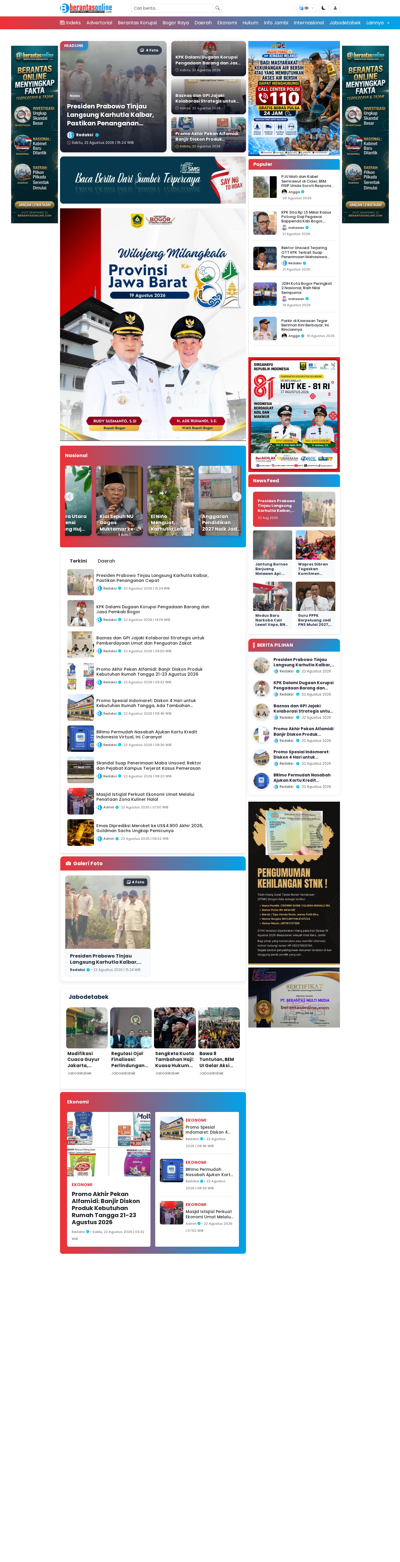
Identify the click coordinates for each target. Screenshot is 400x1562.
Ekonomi (227, 22)
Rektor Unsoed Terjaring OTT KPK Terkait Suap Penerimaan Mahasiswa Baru (304, 254)
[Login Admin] (335, 8)
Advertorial (99, 22)
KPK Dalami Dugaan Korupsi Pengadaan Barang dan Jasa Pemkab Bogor (303, 688)
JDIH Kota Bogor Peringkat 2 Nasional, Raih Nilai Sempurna (306, 288)
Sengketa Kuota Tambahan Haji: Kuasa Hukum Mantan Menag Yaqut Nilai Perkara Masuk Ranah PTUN (174, 1071)
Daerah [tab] (106, 561)
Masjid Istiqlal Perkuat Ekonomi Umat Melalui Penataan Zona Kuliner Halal (209, 1214)
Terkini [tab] (78, 561)
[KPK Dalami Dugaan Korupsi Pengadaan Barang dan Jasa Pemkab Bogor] (261, 688)
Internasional (309, 22)
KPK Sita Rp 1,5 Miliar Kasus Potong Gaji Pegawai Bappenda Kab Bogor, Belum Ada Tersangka (306, 219)
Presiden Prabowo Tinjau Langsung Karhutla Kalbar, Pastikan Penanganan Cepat (106, 962)
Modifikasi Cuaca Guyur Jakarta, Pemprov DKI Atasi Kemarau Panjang (85, 1068)
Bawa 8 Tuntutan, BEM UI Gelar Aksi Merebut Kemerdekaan (216, 1065)
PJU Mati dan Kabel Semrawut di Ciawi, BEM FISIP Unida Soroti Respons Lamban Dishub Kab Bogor (306, 183)
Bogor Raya (176, 22)
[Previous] (69, 496)
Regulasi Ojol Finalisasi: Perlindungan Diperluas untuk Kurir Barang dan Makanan (130, 1068)
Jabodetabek (345, 22)
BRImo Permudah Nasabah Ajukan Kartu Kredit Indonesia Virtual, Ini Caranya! (209, 1172)
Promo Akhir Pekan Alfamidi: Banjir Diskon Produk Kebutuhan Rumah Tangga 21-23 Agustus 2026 (106, 1208)
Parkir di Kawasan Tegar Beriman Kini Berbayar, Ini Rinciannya (305, 325)
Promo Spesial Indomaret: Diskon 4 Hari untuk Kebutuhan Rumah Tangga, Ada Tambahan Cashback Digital (209, 1130)
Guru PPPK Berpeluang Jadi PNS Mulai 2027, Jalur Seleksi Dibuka (314, 624)
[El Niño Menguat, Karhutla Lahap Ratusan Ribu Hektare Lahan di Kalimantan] (158, 501)
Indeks (73, 22)
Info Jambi (276, 22)
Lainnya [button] (375, 22)
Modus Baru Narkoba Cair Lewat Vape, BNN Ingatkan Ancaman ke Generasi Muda (271, 627)
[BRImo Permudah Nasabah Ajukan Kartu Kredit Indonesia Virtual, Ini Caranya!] (261, 780)
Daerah (203, 22)
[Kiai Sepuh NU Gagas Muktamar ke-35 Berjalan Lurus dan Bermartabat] (107, 501)
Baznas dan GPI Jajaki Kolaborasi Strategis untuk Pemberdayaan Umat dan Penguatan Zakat (302, 714)
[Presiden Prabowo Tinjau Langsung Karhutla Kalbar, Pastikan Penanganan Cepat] (261, 665)
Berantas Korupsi (137, 22)
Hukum (250, 22)
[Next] (237, 496)
